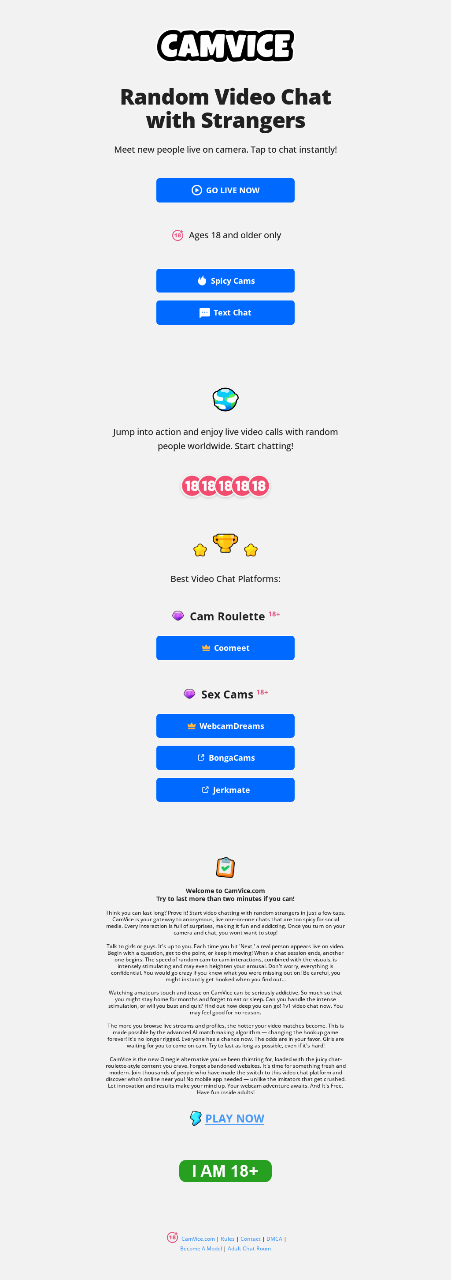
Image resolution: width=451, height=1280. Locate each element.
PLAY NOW (234, 1118)
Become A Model (201, 1248)
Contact (250, 1238)
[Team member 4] (242, 485)
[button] (225, 190)
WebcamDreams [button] (232, 726)
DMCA (274, 1238)
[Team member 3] (225, 485)
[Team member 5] (259, 485)
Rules (228, 1238)
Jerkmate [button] (231, 790)
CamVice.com (198, 1238)
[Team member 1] (192, 485)
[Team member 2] (208, 485)
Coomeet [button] (232, 647)
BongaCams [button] (232, 757)
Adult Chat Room (249, 1248)
